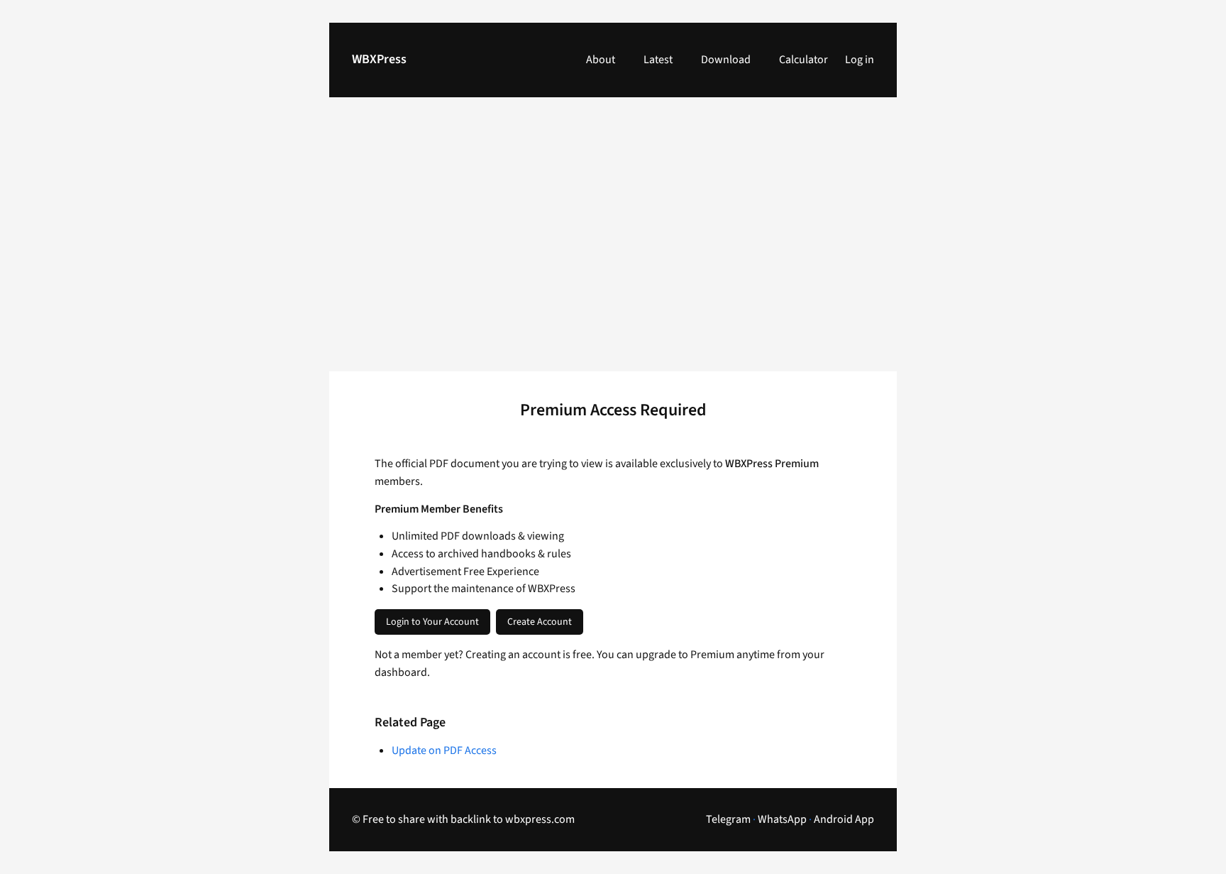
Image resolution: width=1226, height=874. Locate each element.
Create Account (539, 622)
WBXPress (379, 59)
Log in (859, 59)
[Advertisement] (613, 242)
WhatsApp (782, 819)
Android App (844, 819)
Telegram (728, 819)
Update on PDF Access (444, 750)
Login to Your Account (432, 622)
